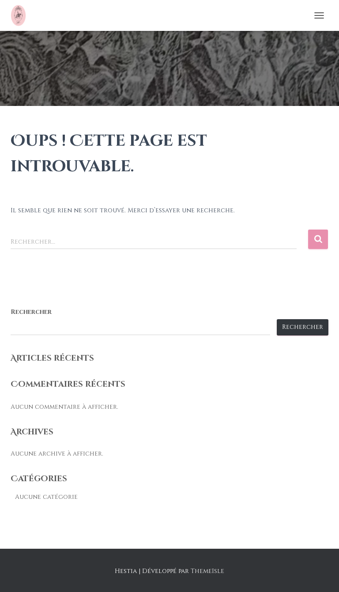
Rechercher (31, 312)
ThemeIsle (207, 571)
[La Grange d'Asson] (22, 15)
